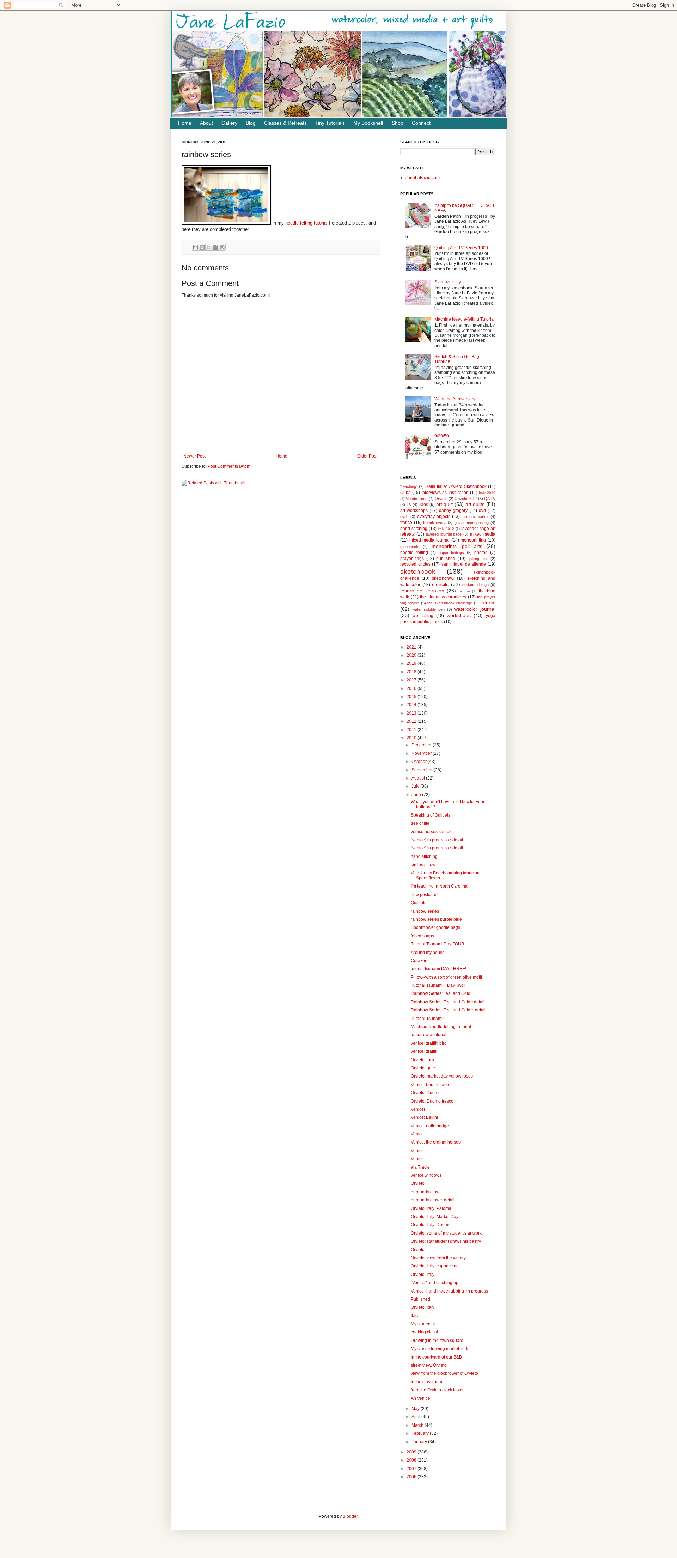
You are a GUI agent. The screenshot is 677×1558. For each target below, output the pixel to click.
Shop (397, 123)
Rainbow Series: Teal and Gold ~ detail (448, 1010)
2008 (412, 1460)
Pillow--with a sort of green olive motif (446, 977)
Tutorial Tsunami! (427, 1018)
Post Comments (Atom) (230, 466)
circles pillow (423, 864)
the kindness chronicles (443, 597)
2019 (412, 663)
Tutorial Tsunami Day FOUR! (438, 944)
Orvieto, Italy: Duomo (431, 1224)
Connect (421, 123)
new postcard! (424, 894)
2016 (412, 688)
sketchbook (417, 571)
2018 (412, 671)
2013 (412, 713)
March (418, 1425)
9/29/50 (441, 436)
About (206, 123)
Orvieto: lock (422, 1059)
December (422, 744)
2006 (412, 1476)
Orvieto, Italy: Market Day (434, 1216)
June (416, 794)
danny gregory (453, 510)
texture (464, 591)
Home (184, 123)
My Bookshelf (368, 123)
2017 (412, 679)
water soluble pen (428, 609)
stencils (440, 584)
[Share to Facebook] (215, 247)
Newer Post (194, 456)
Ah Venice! (421, 1398)
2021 (412, 647)
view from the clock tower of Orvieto (444, 1373)
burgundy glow (425, 1191)
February (420, 1433)
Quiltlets (418, 902)
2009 (412, 1452)
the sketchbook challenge (449, 603)
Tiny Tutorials (330, 123)
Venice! (418, 1109)
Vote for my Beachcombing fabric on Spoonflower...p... (445, 876)
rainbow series (425, 911)
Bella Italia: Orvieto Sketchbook (456, 486)
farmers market (475, 516)
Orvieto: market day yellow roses (442, 1076)
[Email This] (195, 247)
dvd (482, 510)
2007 (412, 1468)
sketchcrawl (443, 578)
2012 (412, 721)
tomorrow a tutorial (428, 1034)
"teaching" (408, 486)
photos (480, 552)
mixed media (482, 534)
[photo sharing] (226, 223)
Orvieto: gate (423, 1067)
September (422, 770)
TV (409, 504)
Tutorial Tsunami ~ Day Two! (438, 985)
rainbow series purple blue (436, 919)
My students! (423, 1323)
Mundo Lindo (416, 498)
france (406, 522)
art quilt (444, 504)
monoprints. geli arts (457, 546)
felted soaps (422, 935)
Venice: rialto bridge (430, 1125)
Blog (251, 123)
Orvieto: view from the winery (438, 1257)
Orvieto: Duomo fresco (432, 1101)
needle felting (414, 552)
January (419, 1441)
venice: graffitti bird (429, 1043)
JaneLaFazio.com (422, 177)
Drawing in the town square (437, 1340)
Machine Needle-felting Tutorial (464, 319)
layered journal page (444, 534)
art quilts (475, 504)
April (416, 1416)
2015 (412, 696)
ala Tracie (420, 1167)
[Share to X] (208, 247)
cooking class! (424, 1332)
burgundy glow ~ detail (433, 1200)
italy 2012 (446, 529)
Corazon (419, 960)
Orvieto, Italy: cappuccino (435, 1266)
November (422, 753)
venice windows (426, 1175)
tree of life (420, 823)
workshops (459, 615)
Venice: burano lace (430, 1084)
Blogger (350, 1516)
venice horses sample (432, 831)
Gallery (229, 123)
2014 (412, 704)
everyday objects (433, 516)
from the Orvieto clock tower (437, 1389)
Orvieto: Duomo (426, 1092)
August (418, 778)
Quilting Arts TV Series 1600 (461, 247)
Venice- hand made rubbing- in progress (449, 1291)
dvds (404, 516)
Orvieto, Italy (422, 1274)
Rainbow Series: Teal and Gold (440, 993)
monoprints (409, 546)
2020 (412, 655)
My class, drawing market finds (440, 1348)
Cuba (405, 492)
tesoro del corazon (422, 590)
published (445, 558)
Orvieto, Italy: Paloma (431, 1208)
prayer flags (412, 558)
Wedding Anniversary (454, 398)
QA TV (489, 498)
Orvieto (441, 498)
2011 (412, 729)
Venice (417, 1134)
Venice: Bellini (424, 1117)
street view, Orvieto (429, 1365)
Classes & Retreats (285, 123)
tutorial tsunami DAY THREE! (438, 968)
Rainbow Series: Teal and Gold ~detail (447, 1001)
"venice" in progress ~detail (437, 839)
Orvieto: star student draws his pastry (446, 1241)
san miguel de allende (463, 564)
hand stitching (413, 528)
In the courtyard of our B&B (436, 1357)
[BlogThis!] (202, 247)
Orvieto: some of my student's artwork (446, 1233)
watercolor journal (474, 609)
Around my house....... (431, 952)
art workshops (414, 510)
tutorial (487, 602)
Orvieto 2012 (466, 498)
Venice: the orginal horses (436, 1142)
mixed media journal (429, 540)
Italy (415, 1315)
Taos (423, 504)
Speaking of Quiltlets (430, 815)
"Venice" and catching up (434, 1282)
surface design (475, 585)
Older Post (367, 456)
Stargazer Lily (447, 282)
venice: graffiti (424, 1051)
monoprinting (473, 540)
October (419, 761)
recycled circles (415, 564)
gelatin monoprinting (472, 522)
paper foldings (451, 552)
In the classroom (426, 1381)
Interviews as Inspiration (444, 492)
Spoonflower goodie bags (435, 927)
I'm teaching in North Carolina (439, 886)
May (416, 1408)
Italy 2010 (487, 493)
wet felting (423, 615)
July (415, 786)
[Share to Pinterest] (222, 247)
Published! (421, 1299)
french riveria (434, 522)
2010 (412, 737)
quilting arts (478, 558)
